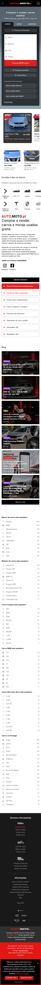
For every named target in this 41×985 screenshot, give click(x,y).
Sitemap (21, 895)
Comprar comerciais (21, 863)
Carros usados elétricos (14, 85)
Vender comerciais (20, 868)
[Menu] (3, 3)
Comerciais (32, 24)
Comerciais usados (20, 866)
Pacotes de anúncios (15, 314)
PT (21, 910)
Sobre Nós (20, 903)
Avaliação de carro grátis (17, 320)
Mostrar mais (8, 102)
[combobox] (21, 37)
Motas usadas (20, 849)
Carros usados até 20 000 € (15, 96)
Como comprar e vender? (17, 307)
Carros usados (20, 830)
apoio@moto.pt (23, 950)
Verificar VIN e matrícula (17, 293)
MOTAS (19, 24)
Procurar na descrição (21, 30)
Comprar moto (20, 846)
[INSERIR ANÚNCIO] (38, 3)
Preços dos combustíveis (17, 300)
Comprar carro (21, 827)
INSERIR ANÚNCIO (20, 280)
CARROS (7, 24)
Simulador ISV (12, 327)
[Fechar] (38, 962)
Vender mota (20, 852)
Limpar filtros (21, 75)
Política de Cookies (22, 973)
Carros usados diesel (13, 91)
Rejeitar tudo (26, 978)
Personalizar (19, 982)
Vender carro (20, 832)
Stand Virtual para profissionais (20, 286)
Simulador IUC (12, 334)
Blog (20, 898)
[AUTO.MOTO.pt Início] (20, 3)
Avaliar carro (20, 835)
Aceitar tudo (11, 978)
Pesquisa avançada (21, 70)
